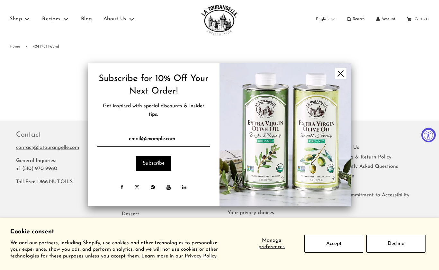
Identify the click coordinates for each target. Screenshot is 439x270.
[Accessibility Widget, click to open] (428, 135)
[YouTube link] (168, 188)
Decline (396, 243)
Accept (334, 243)
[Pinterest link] (153, 188)
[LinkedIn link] (184, 188)
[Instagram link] (137, 188)
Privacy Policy (201, 256)
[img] (285, 134)
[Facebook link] (122, 188)
